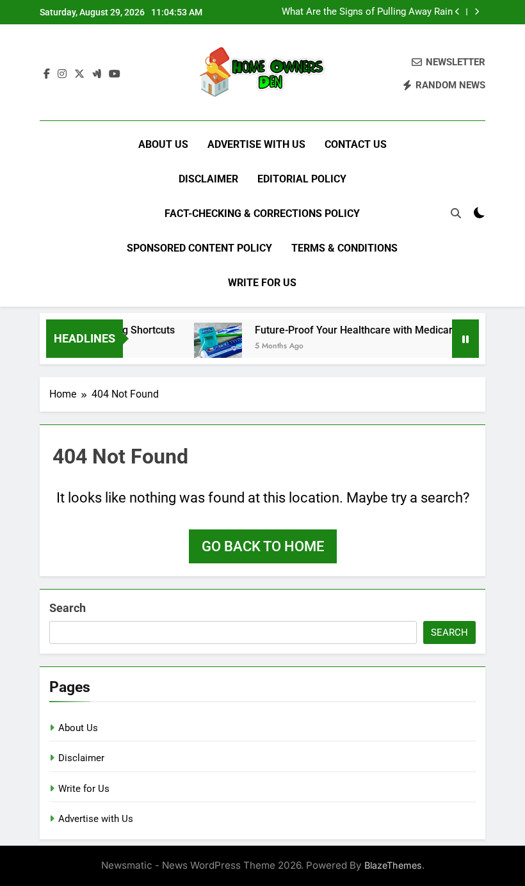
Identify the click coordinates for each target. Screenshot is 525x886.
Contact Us (356, 144)
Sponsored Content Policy (199, 248)
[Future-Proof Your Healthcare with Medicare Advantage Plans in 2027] (212, 347)
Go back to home (263, 546)
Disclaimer (208, 179)
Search (67, 608)
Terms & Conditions (344, 248)
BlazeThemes (393, 865)
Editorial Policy (301, 179)
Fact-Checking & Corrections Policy (262, 213)
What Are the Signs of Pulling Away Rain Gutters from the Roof (367, 12)
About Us (163, 144)
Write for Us (262, 283)
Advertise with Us (256, 144)
